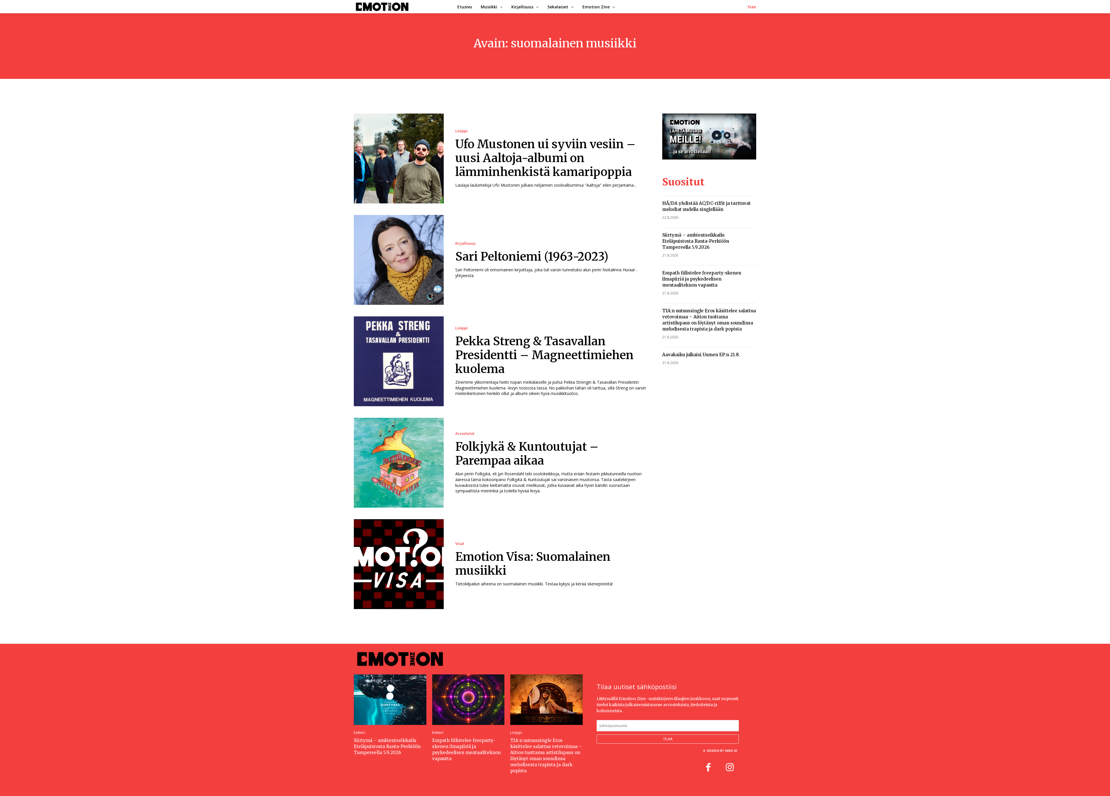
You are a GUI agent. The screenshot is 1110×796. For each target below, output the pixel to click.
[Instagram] (729, 768)
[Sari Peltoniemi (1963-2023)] (399, 260)
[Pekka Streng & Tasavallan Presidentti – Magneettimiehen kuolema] (399, 361)
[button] (752, 7)
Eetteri (359, 732)
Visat (459, 543)
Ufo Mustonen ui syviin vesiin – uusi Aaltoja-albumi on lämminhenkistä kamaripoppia (545, 158)
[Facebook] (708, 768)
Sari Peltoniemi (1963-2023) (531, 256)
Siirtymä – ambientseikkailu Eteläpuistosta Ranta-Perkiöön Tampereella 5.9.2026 (695, 241)
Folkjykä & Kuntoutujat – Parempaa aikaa (527, 453)
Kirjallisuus (465, 243)
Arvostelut (464, 433)
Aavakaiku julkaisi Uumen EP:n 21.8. (701, 354)
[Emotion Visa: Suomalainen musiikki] (399, 564)
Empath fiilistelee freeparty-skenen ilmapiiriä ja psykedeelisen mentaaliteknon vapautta (701, 279)
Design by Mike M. (722, 751)
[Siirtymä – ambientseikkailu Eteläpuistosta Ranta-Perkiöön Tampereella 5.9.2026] (390, 699)
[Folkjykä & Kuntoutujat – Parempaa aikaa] (399, 463)
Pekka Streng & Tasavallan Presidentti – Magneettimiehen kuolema (544, 355)
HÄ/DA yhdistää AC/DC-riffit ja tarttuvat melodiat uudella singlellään (706, 206)
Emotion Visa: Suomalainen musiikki (532, 564)
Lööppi (461, 131)
